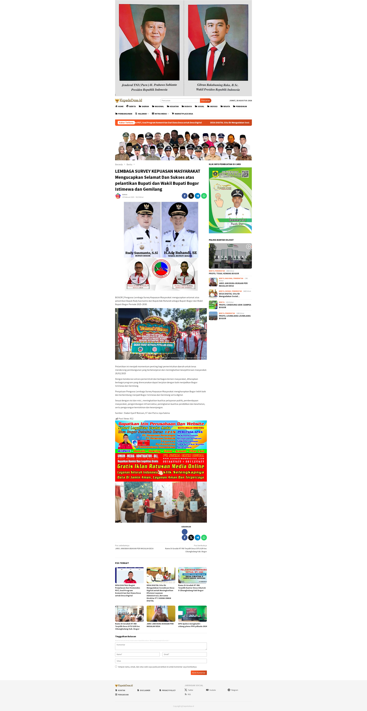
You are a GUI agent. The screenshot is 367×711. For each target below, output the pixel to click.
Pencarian (205, 100)
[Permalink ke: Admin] (118, 195)
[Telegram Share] (197, 196)
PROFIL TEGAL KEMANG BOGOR (224, 273)
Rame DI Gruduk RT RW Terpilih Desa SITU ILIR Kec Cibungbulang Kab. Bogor (186, 548)
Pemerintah (220, 271)
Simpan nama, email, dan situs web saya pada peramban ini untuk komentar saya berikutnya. (157, 666)
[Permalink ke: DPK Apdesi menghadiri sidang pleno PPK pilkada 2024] (192, 614)
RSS (189, 694)
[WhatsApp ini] (204, 196)
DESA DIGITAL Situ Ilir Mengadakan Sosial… (229, 294)
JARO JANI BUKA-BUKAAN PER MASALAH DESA (134, 547)
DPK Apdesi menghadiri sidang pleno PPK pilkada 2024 (192, 625)
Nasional (229, 278)
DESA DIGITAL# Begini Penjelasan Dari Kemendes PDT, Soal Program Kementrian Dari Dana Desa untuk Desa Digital (128, 590)
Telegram (234, 690)
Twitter (190, 690)
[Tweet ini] (191, 196)
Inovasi (228, 291)
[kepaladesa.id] (128, 100)
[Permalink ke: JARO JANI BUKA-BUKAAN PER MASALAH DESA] (161, 614)
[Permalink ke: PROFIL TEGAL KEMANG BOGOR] (230, 256)
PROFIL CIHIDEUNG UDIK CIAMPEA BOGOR (235, 306)
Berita (211, 271)
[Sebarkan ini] (185, 196)
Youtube (212, 690)
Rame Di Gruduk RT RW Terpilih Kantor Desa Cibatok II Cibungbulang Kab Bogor (192, 588)
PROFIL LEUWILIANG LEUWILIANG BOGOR (235, 317)
